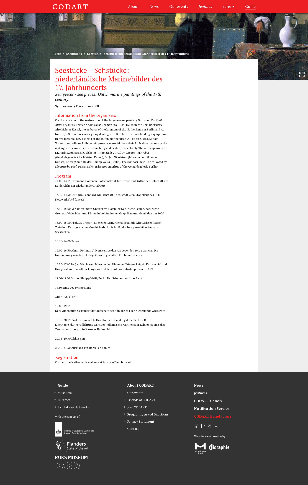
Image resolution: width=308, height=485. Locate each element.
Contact (133, 428)
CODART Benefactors (213, 416)
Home (56, 54)
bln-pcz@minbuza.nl (117, 362)
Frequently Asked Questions (147, 414)
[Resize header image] (302, 74)
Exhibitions (74, 54)
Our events (178, 6)
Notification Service (211, 408)
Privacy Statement (140, 421)
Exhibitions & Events (73, 407)
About (133, 6)
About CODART (140, 385)
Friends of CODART (141, 400)
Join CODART (137, 407)
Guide (250, 6)
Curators (64, 400)
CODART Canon (208, 400)
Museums (65, 393)
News (154, 6)
